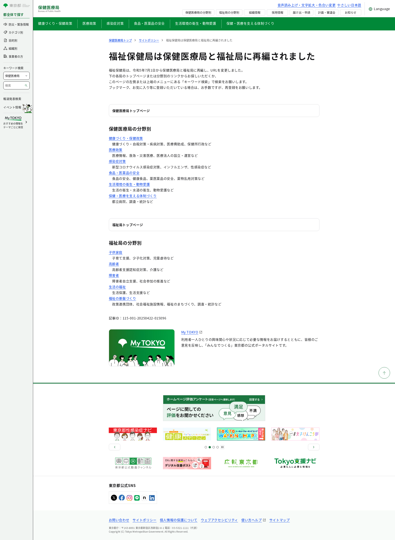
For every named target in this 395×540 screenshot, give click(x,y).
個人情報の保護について (179, 519)
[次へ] (313, 447)
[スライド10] (217, 447)
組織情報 (254, 12)
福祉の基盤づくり (122, 298)
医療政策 (89, 23)
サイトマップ (279, 519)
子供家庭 (116, 252)
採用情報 (277, 12)
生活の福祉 (117, 286)
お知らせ (350, 12)
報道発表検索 (12, 99)
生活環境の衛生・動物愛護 (195, 23)
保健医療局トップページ (131, 110)
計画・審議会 (326, 12)
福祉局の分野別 (229, 12)
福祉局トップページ (127, 224)
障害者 (114, 275)
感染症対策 (115, 23)
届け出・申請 (301, 12)
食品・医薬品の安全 (149, 23)
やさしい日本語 (349, 4)
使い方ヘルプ (251, 519)
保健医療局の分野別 (198, 12)
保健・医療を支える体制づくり (250, 23)
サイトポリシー (144, 519)
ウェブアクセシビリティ (219, 519)
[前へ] (114, 447)
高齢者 (114, 263)
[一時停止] (222, 447)
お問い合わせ (119, 519)
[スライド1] (206, 447)
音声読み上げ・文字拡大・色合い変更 (307, 4)
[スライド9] (214, 447)
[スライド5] (210, 447)
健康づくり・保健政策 (55, 23)
